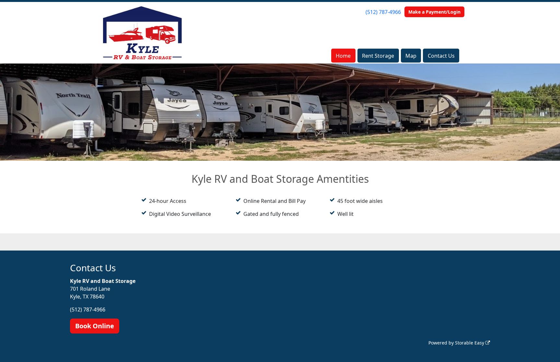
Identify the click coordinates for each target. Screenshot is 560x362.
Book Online (94, 325)
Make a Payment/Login (434, 12)
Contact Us (441, 55)
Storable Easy (470, 343)
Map (410, 55)
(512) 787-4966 (383, 12)
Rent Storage (378, 55)
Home (343, 55)
